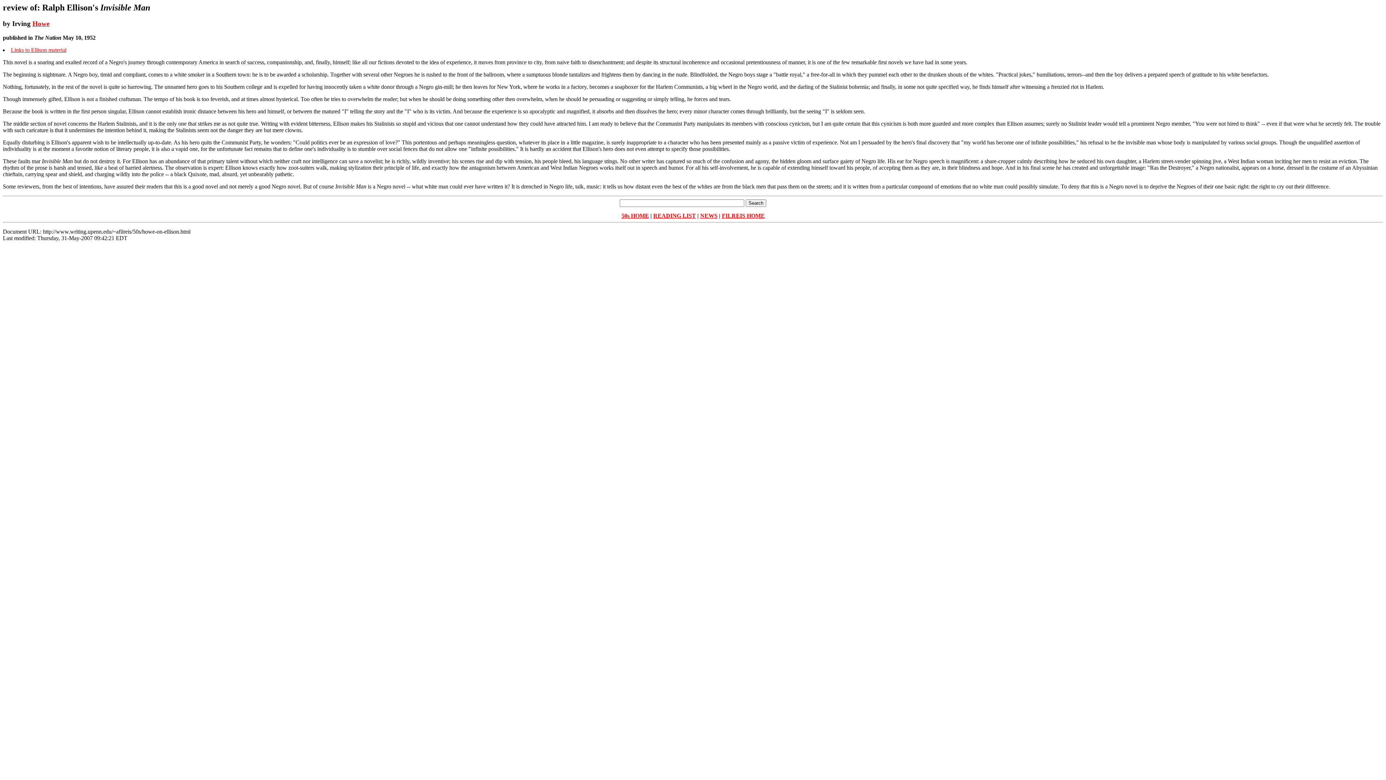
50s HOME (635, 216)
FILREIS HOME (743, 216)
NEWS (709, 216)
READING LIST (674, 216)
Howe (40, 23)
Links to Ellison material (38, 50)
